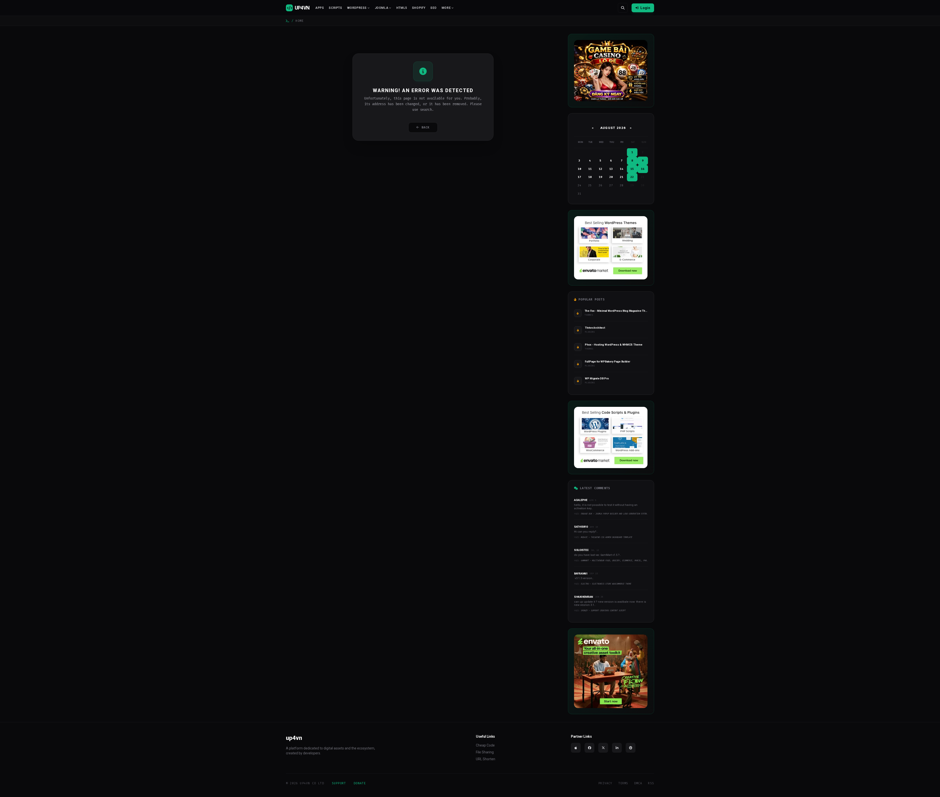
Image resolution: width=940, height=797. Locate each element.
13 (611, 169)
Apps (319, 8)
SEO (433, 8)
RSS (651, 783)
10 (579, 169)
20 (611, 177)
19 (600, 177)
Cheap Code (485, 745)
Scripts (335, 8)
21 (621, 177)
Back (426, 127)
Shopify (418, 8)
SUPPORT (339, 783)
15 (632, 169)
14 (621, 169)
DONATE (360, 783)
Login (645, 8)
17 (579, 177)
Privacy (605, 783)
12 (600, 169)
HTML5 (401, 8)
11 (590, 169)
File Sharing (485, 752)
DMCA (638, 783)
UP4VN (302, 8)
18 (590, 177)
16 (642, 169)
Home (299, 21)
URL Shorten (485, 759)
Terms (623, 783)
